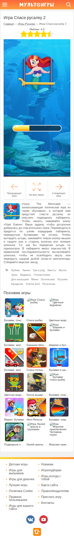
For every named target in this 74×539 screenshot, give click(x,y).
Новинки (47, 464)
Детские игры (18, 464)
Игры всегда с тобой (51, 478)
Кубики (15, 270)
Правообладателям (55, 491)
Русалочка (48, 284)
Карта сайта (49, 485)
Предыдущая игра (14, 194)
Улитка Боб (33, 284)
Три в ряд (39, 270)
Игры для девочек (21, 479)
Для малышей (20, 279)
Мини (34, 279)
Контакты (47, 502)
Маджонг (25, 274)
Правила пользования (18, 498)
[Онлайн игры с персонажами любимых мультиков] (37, 4)
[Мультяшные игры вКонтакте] (30, 519)
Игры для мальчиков (16, 472)
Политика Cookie (21, 491)
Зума (14, 274)
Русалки (62, 279)
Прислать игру (51, 496)
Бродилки (17, 284)
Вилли (63, 270)
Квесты (51, 270)
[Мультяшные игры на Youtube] (43, 519)
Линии (26, 270)
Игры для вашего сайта (21, 507)
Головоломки (42, 274)
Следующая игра (58, 194)
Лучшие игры (18, 485)
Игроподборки (51, 470)
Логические (48, 279)
